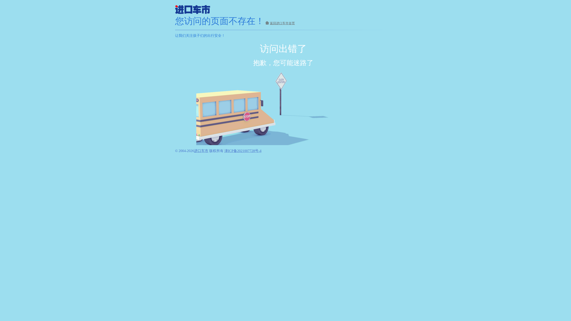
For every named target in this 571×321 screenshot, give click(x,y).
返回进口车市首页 (282, 23)
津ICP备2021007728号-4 (242, 151)
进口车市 (201, 151)
